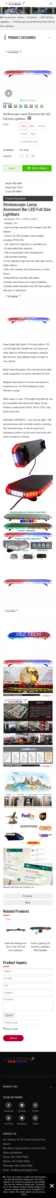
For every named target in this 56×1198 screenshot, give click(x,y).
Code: (8, 191)
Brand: (8, 187)
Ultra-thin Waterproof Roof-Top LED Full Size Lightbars (15, 947)
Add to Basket (39, 168)
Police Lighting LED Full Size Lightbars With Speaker (40, 947)
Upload (9, 1015)
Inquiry (11, 168)
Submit (13, 1038)
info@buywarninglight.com (24, 1170)
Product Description (16, 198)
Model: (8, 183)
